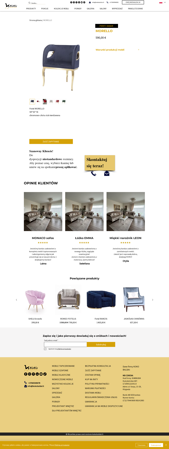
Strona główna (35, 20)
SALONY (56, 388)
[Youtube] (82, 2)
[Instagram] (74, 2)
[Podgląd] (35, 300)
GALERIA (56, 397)
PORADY (56, 401)
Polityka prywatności (62, 445)
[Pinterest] (76, 2)
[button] (31, 8)
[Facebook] (71, 2)
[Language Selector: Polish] (162, 2)
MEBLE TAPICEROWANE (63, 366)
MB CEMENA (128, 375)
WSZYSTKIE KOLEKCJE (62, 383)
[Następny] (152, 299)
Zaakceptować (156, 445)
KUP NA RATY (91, 379)
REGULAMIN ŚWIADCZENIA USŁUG (101, 397)
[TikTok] (84, 2)
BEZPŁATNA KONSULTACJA (98, 366)
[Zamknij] (166, 445)
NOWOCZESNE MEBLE (62, 379)
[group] (84, 304)
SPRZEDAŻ (57, 392)
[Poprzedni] (16, 299)
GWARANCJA (91, 401)
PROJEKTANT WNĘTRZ (63, 406)
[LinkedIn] (79, 2)
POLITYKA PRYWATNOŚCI (97, 383)
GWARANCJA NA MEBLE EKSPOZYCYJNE (102, 406)
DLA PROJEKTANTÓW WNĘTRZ (66, 410)
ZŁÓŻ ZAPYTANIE (93, 370)
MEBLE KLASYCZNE (61, 374)
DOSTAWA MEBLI (93, 392)
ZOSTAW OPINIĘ (92, 374)
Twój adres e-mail (50, 340)
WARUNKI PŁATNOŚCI (95, 388)
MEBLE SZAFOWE (60, 370)
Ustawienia (141, 445)
